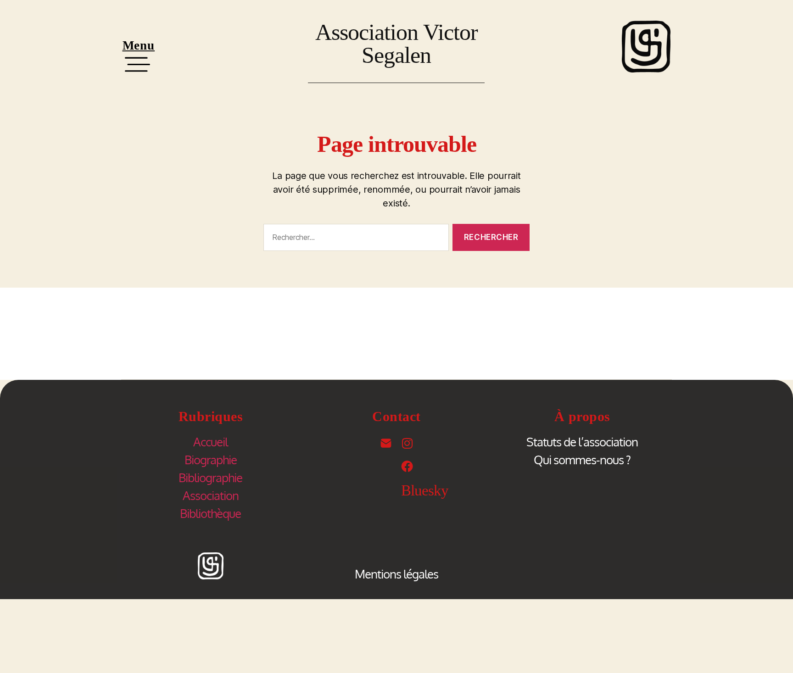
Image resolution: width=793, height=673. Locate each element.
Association (211, 495)
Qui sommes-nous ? (582, 459)
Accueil (210, 441)
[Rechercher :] (354, 239)
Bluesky (424, 490)
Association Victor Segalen (396, 43)
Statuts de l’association (582, 441)
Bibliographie (210, 477)
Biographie (210, 459)
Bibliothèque (210, 513)
